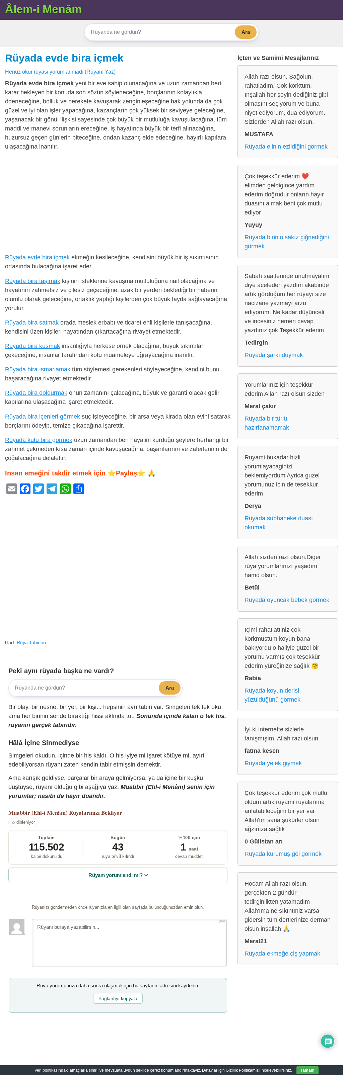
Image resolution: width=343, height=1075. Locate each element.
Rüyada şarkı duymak (274, 355)
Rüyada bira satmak (32, 322)
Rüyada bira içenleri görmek (42, 416)
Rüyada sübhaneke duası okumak (279, 523)
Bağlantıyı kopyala (117, 998)
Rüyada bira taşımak (32, 281)
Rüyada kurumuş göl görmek (283, 853)
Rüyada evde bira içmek (64, 58)
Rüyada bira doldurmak (36, 392)
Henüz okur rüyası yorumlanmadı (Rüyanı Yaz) (60, 72)
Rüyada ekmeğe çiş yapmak (282, 953)
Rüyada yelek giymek (273, 763)
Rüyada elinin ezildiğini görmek (286, 146)
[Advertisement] (118, 203)
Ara (246, 32)
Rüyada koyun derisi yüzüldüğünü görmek (272, 695)
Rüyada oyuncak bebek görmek (287, 600)
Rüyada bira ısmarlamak (37, 369)
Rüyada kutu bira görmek (38, 440)
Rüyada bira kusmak (32, 346)
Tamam (307, 1070)
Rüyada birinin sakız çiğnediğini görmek (287, 242)
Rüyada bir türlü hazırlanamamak (267, 423)
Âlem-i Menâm (43, 9)
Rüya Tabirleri (31, 642)
